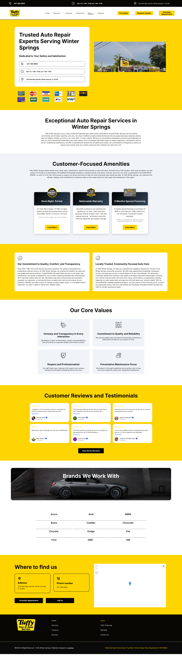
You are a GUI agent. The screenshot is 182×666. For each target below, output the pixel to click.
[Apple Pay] (58, 99)
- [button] (96, 568)
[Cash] (71, 93)
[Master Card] (33, 93)
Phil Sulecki (82, 417)
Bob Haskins (42, 438)
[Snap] (71, 99)
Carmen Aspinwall (126, 417)
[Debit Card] (21, 99)
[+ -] (130, 585)
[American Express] (58, 93)
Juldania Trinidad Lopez (128, 438)
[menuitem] (48, 13)
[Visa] (46, 93)
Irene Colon (82, 438)
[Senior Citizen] (46, 99)
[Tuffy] (21, 93)
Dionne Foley (42, 417)
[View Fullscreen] (96, 572)
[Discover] (83, 93)
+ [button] (96, 566)
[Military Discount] (33, 99)
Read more (35, 413)
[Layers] (163, 566)
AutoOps (70, 648)
